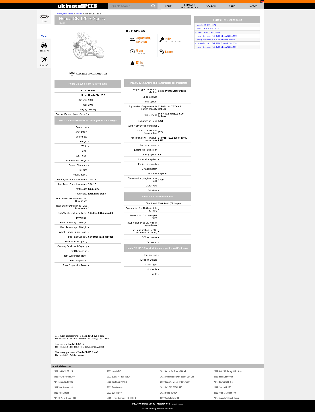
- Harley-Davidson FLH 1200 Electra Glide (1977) (216, 40)
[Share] (311, 107)
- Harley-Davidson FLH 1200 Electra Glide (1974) (216, 47)
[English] (262, 1)
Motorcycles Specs (64, 13)
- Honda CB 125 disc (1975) (207, 29)
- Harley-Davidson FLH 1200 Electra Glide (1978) (216, 36)
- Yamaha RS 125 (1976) (206, 25)
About (146, 409)
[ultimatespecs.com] (77, 6)
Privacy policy (156, 409)
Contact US (168, 409)
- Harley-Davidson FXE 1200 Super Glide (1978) (216, 43)
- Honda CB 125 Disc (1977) (207, 32)
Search (211, 6)
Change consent (177, 404)
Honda (78, 13)
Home (168, 6)
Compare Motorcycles (189, 6)
